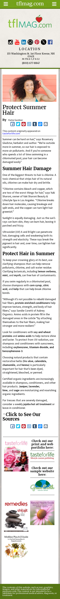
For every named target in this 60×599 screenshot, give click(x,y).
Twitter (43, 42)
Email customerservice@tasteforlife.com (30, 42)
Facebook (50, 42)
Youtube (17, 42)
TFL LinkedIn (23, 42)
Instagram (10, 42)
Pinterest (37, 42)
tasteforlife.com (11, 133)
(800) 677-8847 (31, 63)
